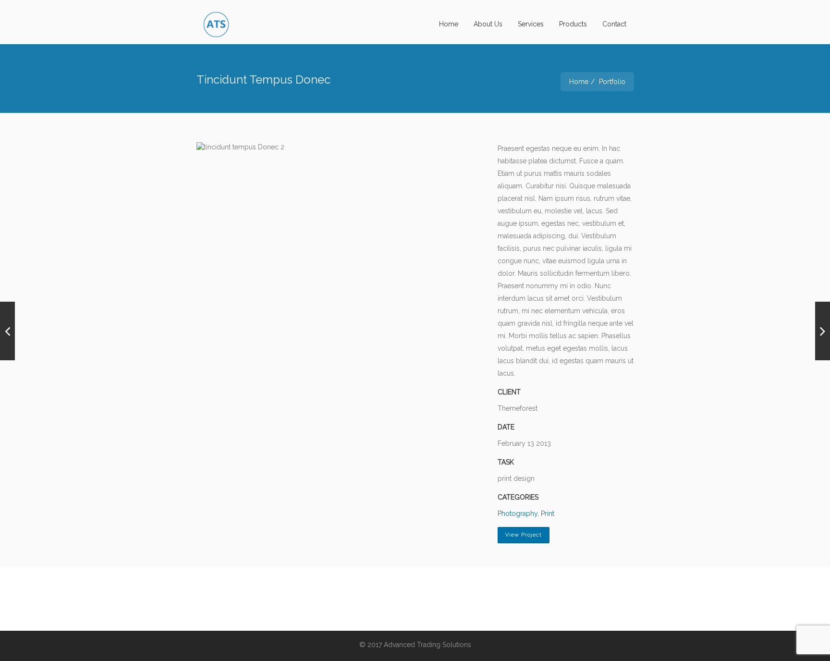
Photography (517, 513)
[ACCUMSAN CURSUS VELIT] (7, 331)
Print (547, 513)
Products (573, 24)
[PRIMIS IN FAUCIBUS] (822, 331)
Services (531, 24)
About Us (488, 24)
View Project (523, 535)
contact (614, 24)
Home (448, 24)
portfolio (612, 82)
